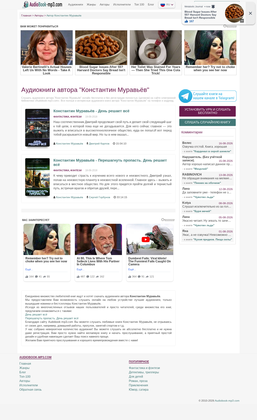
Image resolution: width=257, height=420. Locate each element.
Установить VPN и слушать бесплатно (208, 111)
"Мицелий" (200, 168)
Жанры (91, 4)
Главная (25, 363)
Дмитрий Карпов (99, 143)
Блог (151, 4)
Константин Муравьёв (69, 143)
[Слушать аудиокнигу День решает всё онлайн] (37, 128)
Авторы (104, 4)
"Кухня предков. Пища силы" (212, 239)
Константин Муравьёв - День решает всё (91, 111)
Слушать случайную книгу (207, 122)
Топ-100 (24, 376)
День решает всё (36, 314)
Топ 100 (139, 4)
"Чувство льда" (203, 197)
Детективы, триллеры (144, 372)
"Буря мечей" (202, 211)
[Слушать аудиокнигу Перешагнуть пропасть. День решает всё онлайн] (37, 177)
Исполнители (122, 4)
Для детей (136, 376)
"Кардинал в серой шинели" (212, 151)
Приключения (138, 385)
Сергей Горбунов (99, 197)
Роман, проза (138, 381)
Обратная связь (30, 389)
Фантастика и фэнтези (144, 368)
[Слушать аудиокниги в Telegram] (207, 95)
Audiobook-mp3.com (227, 400)
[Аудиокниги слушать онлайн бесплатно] (43, 4)
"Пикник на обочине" (207, 182)
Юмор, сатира (138, 389)
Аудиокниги (75, 4)
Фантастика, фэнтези (67, 116)
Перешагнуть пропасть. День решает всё (51, 318)
